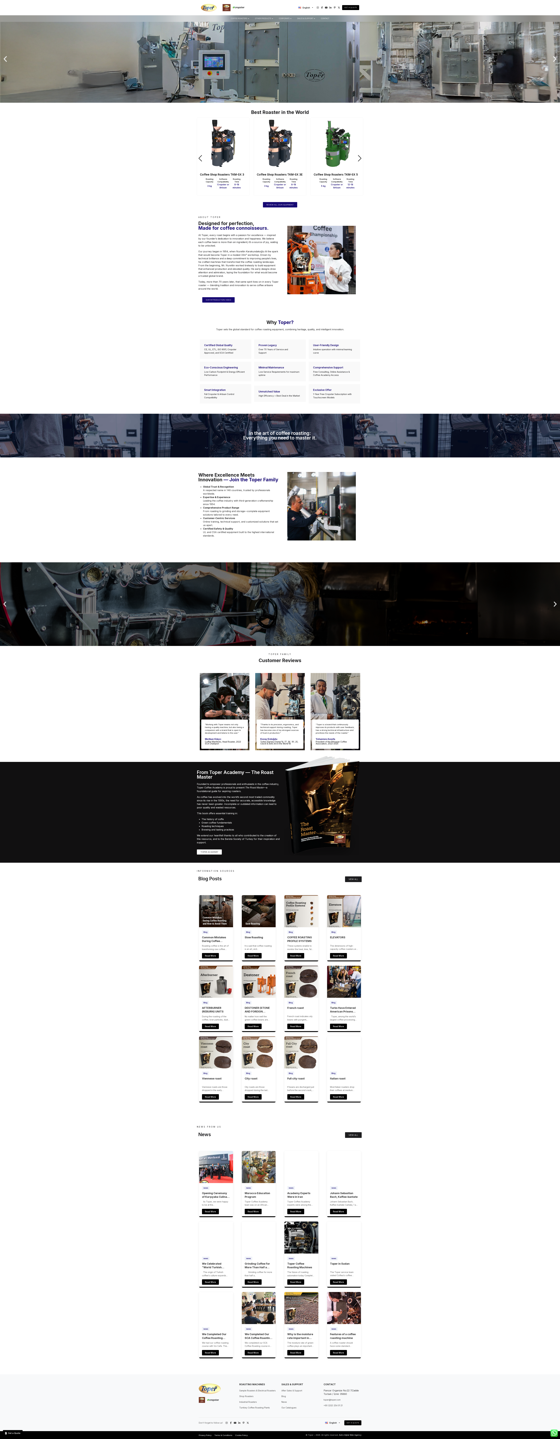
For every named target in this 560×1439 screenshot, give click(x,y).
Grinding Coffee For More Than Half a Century (257, 1265)
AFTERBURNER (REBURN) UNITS (213, 1009)
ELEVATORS (337, 937)
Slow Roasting (254, 937)
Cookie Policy (241, 1435)
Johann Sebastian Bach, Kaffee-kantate (344, 1195)
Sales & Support (305, 18)
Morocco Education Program (257, 1195)
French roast (295, 1007)
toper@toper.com (332, 1400)
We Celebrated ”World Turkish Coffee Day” (212, 1265)
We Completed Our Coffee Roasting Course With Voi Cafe (215, 1336)
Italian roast (337, 1078)
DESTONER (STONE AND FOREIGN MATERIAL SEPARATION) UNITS (258, 1009)
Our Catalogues (288, 1407)
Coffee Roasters (239, 18)
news (205, 1188)
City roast (251, 1078)
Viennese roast (212, 1078)
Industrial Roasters (248, 1402)
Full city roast (296, 1078)
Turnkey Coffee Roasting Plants (254, 1407)
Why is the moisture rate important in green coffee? (300, 1336)
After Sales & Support (291, 1390)
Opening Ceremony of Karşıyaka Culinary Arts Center (216, 1195)
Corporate (284, 18)
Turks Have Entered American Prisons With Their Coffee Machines (343, 1009)
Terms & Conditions (223, 1435)
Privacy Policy (205, 1435)
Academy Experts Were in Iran (298, 1195)
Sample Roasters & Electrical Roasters (257, 1390)
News (284, 1402)
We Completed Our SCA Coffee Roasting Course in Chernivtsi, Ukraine (258, 1336)
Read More (210, 955)
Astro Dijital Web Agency (350, 1435)
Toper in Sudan (340, 1263)
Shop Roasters (246, 1396)
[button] (5, 59)
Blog (205, 932)
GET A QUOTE (352, 1423)
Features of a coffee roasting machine (343, 1336)
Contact (325, 18)
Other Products (263, 18)
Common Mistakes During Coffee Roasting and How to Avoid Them (215, 939)
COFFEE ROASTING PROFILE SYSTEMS (299, 939)
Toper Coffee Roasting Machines (299, 1265)
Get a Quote (350, 7)
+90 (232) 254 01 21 (333, 1405)
